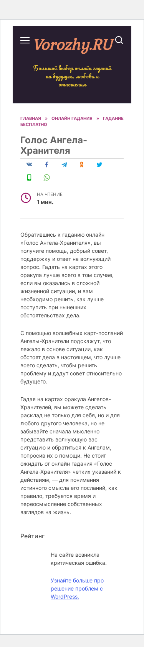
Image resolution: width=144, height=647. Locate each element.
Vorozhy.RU (72, 44)
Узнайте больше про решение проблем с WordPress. (77, 588)
